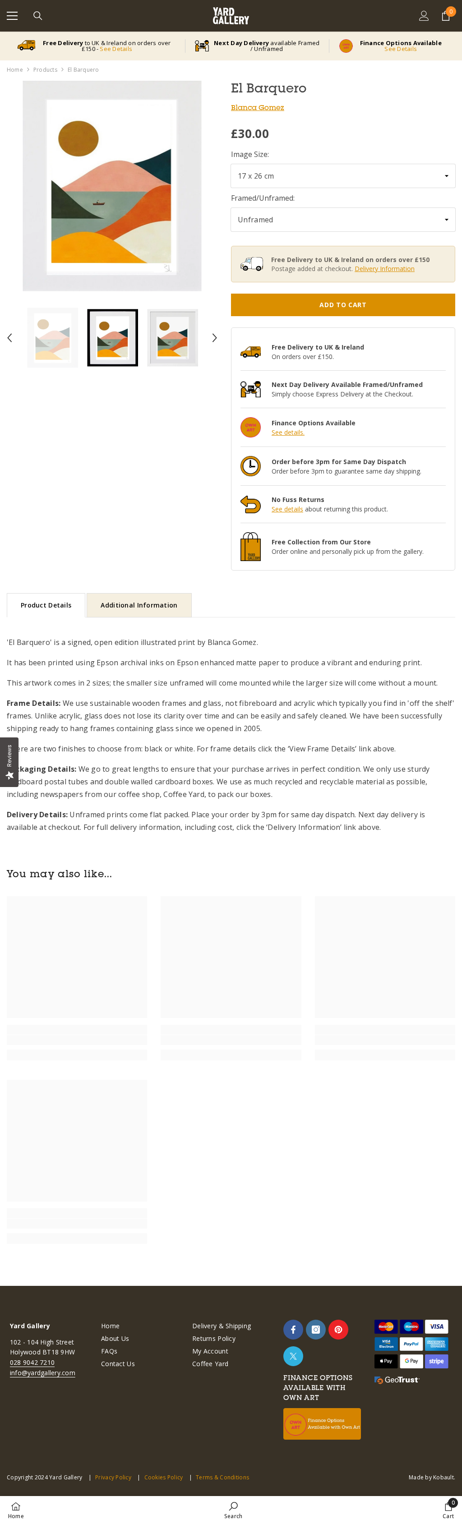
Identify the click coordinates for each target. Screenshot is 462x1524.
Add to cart (343, 304)
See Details (116, 49)
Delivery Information (385, 268)
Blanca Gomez (257, 107)
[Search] (37, 15)
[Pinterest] (338, 1330)
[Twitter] (293, 1356)
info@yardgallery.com (42, 1372)
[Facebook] (293, 1330)
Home (15, 70)
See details (287, 509)
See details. (288, 432)
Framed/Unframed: (263, 198)
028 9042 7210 (32, 1362)
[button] (9, 338)
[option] (112, 186)
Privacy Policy (113, 1477)
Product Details (46, 605)
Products (45, 70)
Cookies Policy (163, 1477)
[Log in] (424, 16)
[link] (77, 1040)
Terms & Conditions (222, 1477)
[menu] (12, 15)
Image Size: (250, 154)
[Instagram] (316, 1330)
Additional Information (139, 605)
